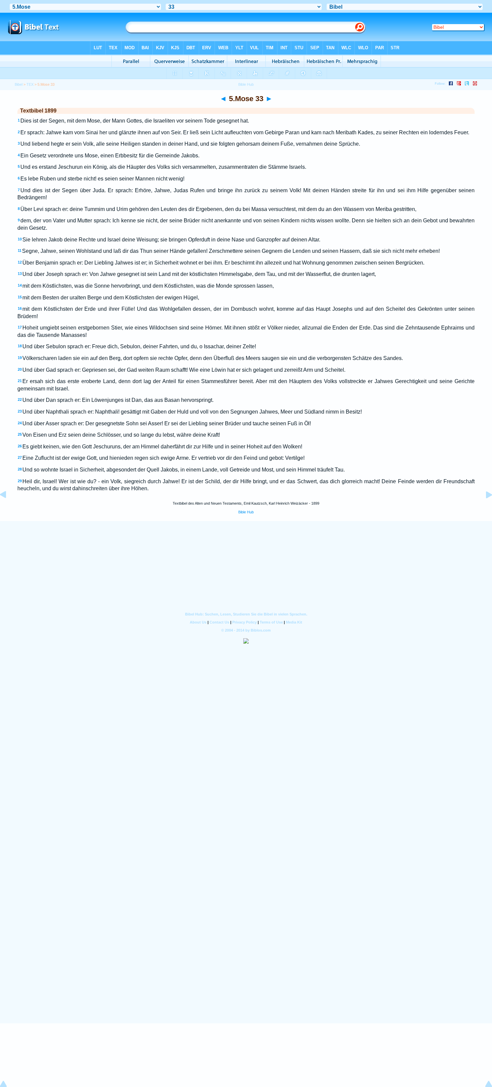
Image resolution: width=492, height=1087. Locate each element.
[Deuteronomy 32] (8, 510)
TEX (29, 84)
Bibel (18, 84)
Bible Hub (246, 512)
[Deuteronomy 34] (483, 510)
